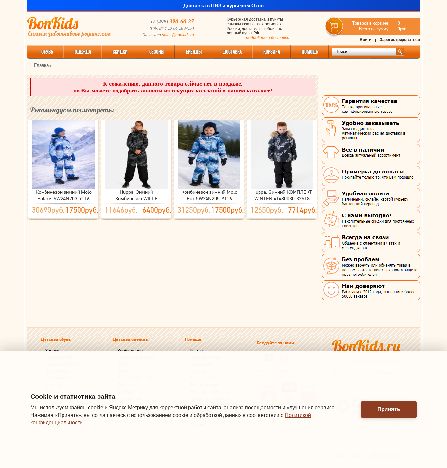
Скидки (120, 52)
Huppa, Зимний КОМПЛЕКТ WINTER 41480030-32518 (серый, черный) (282, 195)
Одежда (83, 52)
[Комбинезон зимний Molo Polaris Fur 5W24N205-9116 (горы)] (209, 154)
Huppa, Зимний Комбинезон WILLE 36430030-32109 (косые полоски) (136, 195)
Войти (365, 39)
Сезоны (156, 52)
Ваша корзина (334, 26)
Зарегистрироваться (400, 39)
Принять (388, 409)
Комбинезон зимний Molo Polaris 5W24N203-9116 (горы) (64, 195)
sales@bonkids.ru (178, 35)
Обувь (47, 52)
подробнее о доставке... (269, 37)
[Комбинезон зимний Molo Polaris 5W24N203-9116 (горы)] (63, 154)
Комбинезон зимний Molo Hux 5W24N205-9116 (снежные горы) (209, 195)
